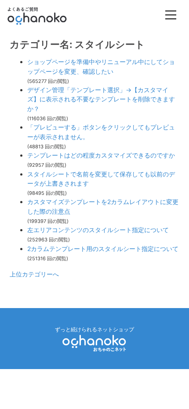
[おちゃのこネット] (94, 343)
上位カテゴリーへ (34, 274)
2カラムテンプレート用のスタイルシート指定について (102, 248)
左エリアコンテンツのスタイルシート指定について (98, 229)
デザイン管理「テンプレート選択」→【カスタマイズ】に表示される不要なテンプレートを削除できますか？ (101, 99)
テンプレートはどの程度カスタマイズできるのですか (101, 155)
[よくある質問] (49, 16)
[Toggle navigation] (171, 16)
